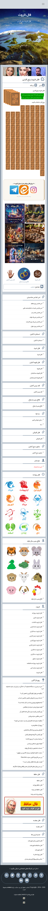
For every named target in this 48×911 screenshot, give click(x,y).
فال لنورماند (38, 849)
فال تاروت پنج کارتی (30, 79)
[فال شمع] (15, 233)
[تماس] (18, 875)
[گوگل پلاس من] (6, 875)
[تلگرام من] (35, 875)
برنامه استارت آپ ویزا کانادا (34, 738)
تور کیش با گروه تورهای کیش (33, 734)
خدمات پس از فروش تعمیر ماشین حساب (30, 697)
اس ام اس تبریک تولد (36, 317)
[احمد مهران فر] (38, 72)
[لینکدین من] (21, 880)
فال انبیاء (39, 354)
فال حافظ (39, 780)
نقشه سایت (17, 894)
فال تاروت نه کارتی (36, 649)
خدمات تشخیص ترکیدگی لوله (33, 748)
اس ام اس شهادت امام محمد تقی (32, 307)
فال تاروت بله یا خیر (36, 667)
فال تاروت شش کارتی (35, 645)
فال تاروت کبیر (37, 617)
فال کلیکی (39, 438)
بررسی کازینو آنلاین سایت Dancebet (31, 757)
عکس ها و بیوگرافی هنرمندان (33, 859)
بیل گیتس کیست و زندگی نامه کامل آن (31, 711)
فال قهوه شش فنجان (36, 377)
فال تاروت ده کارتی (36, 654)
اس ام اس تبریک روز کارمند (34, 321)
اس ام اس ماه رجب (36, 312)
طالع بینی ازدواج (37, 405)
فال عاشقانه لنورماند (36, 845)
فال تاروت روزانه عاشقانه (34, 663)
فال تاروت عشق (37, 658)
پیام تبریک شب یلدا (36, 794)
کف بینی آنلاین (38, 391)
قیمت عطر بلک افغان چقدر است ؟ (32, 761)
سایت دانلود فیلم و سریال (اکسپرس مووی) (29, 752)
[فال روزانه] (15, 214)
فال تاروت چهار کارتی (36, 635)
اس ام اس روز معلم (36, 303)
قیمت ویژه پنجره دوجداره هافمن (32, 707)
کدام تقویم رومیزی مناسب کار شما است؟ (30, 702)
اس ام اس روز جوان (36, 326)
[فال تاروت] (35, 214)
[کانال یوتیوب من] (27, 880)
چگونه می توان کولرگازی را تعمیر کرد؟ (31, 693)
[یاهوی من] (41, 875)
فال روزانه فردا (37, 854)
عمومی (33, 286)
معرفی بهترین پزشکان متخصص (33, 729)
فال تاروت (24, 14)
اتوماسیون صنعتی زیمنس (34, 743)
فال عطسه (39, 826)
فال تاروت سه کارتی (36, 631)
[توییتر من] (12, 875)
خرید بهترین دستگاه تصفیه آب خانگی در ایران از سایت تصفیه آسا (25, 687)
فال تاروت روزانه (37, 613)
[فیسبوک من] (30, 875)
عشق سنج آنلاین (37, 452)
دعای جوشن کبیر (37, 419)
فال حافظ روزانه (37, 785)
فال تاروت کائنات (37, 622)
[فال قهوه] (35, 233)
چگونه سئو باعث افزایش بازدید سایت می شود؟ (28, 720)
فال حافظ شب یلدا (37, 789)
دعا (41, 424)
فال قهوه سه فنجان (36, 373)
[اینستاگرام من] (24, 875)
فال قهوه (39, 368)
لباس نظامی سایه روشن (35, 716)
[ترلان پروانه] (24, 72)
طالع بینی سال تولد (36, 598)
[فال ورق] (15, 253)
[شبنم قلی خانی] (10, 72)
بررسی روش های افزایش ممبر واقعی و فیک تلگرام (27, 766)
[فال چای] (35, 253)
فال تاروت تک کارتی (36, 626)
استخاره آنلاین (38, 340)
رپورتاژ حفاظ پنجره (36, 725)
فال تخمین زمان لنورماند (35, 840)
